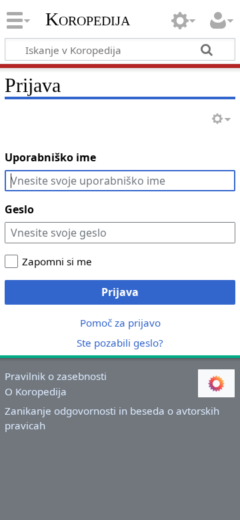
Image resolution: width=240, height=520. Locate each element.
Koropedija (87, 19)
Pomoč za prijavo (120, 322)
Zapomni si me (57, 261)
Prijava (120, 292)
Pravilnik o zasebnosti (56, 376)
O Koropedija (36, 391)
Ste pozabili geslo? (120, 342)
